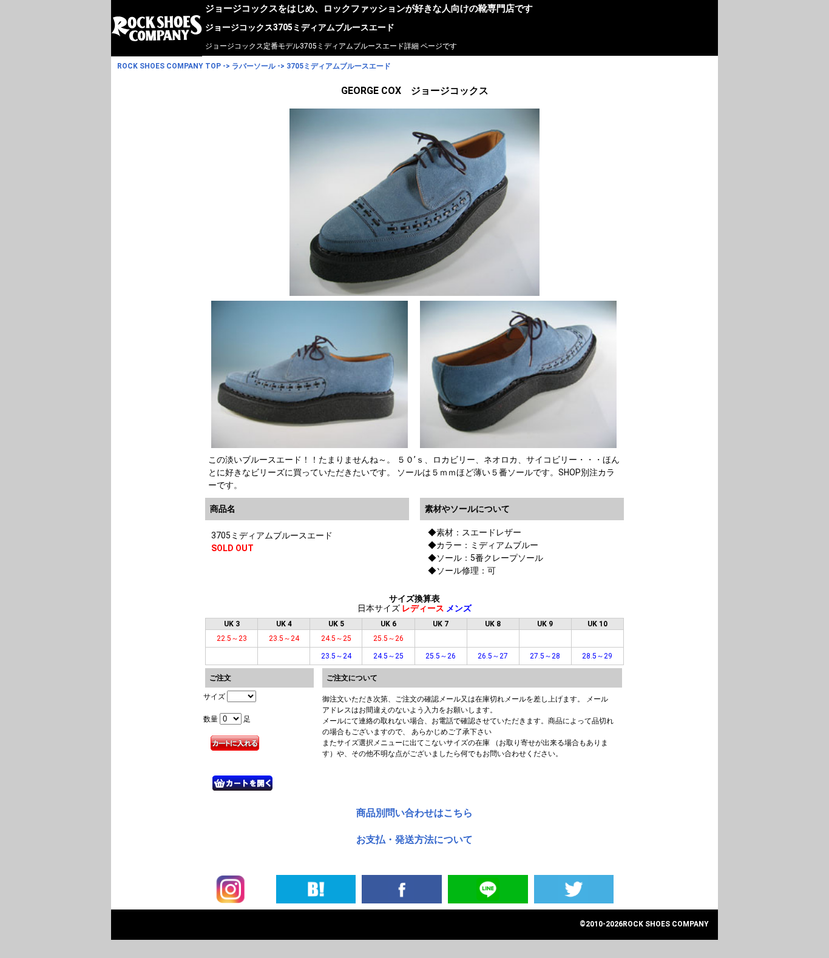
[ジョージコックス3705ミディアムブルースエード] (316, 889)
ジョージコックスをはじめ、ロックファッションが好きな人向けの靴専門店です (369, 8)
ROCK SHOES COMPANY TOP (169, 66)
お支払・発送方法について (414, 839)
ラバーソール (254, 66)
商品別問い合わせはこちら (414, 813)
